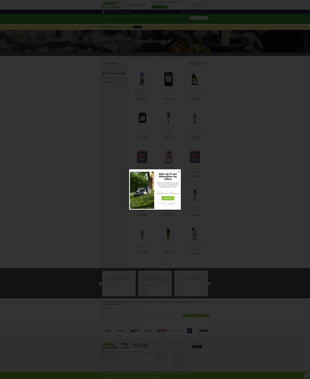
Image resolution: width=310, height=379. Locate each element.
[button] (178, 171)
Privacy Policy (171, 204)
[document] (155, 189)
